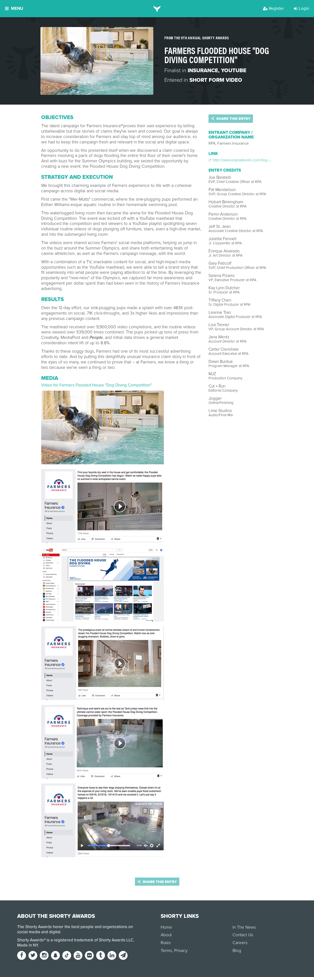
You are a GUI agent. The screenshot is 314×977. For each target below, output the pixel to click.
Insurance (203, 70)
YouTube (233, 70)
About (166, 934)
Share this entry (232, 118)
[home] (157, 8)
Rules (166, 942)
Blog (237, 950)
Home (166, 927)
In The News (244, 927)
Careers (240, 942)
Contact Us (243, 934)
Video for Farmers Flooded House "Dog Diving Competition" (96, 385)
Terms (166, 950)
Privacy (180, 950)
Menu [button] (17, 8)
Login (304, 8)
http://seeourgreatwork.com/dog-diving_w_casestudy (257, 160)
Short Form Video (215, 80)
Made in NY (27, 945)
